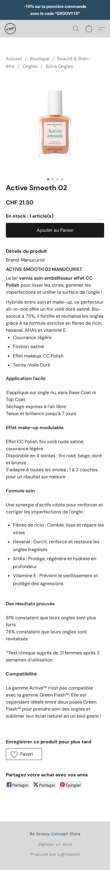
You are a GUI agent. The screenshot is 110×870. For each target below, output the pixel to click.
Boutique (39, 59)
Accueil (14, 59)
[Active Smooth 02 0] (55, 125)
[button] (10, 28)
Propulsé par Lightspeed (55, 854)
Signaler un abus (55, 844)
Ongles (30, 66)
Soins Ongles (59, 66)
